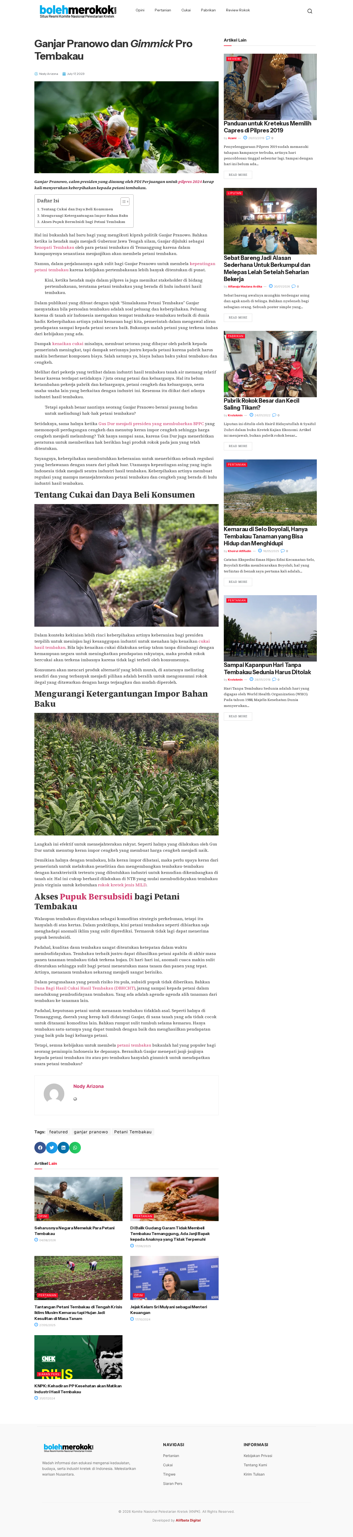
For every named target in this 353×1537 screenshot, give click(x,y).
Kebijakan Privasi (258, 1455)
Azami (232, 138)
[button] (40, 1147)
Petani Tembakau (133, 1131)
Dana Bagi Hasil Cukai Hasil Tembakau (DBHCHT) (84, 988)
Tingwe (169, 1474)
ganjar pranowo (91, 1131)
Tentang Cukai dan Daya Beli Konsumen (77, 209)
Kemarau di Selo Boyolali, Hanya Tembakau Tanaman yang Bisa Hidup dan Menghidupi (266, 536)
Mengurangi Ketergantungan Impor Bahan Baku (84, 215)
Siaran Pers (49, 1374)
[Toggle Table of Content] (122, 201)
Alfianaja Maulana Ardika (245, 286)
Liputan (234, 193)
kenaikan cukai (67, 343)
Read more (238, 175)
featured (58, 1131)
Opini (140, 10)
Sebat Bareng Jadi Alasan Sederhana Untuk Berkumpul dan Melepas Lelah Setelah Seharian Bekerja (267, 268)
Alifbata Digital (188, 1520)
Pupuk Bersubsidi (96, 896)
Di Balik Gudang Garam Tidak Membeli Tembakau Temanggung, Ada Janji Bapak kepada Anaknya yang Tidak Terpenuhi (170, 1233)
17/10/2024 (142, 1319)
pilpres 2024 (190, 181)
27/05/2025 (47, 1325)
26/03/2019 (256, 138)
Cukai (186, 10)
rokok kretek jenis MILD (122, 885)
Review (234, 59)
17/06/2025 (142, 1246)
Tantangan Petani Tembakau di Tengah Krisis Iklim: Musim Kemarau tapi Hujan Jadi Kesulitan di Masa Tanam (78, 1312)
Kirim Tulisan (254, 1474)
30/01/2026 (281, 286)
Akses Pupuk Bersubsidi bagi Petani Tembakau (83, 221)
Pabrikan (208, 10)
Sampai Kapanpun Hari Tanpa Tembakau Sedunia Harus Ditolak (267, 668)
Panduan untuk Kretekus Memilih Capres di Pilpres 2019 (267, 127)
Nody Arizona (88, 1086)
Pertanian (163, 10)
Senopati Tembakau (54, 247)
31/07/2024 (47, 1398)
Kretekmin (235, 415)
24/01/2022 (262, 415)
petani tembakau (134, 1045)
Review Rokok (238, 10)
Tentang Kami (255, 1465)
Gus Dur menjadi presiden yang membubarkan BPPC (151, 423)
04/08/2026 (47, 1240)
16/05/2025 (270, 551)
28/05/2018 (262, 679)
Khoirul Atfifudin (239, 551)
